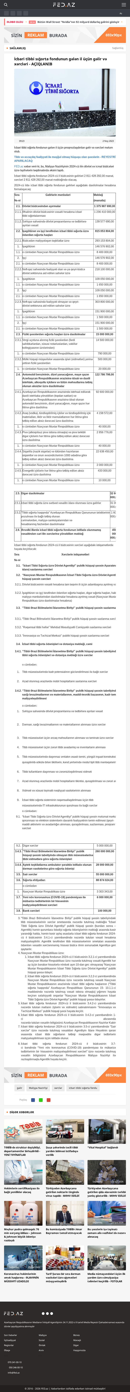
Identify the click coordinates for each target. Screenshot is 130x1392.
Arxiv (41, 1350)
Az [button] (121, 13)
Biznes (76, 1335)
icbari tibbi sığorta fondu (83, 1087)
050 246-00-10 (15, 1367)
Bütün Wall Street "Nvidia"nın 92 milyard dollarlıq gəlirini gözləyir (59, 22)
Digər (76, 1345)
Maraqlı (77, 1340)
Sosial (42, 1340)
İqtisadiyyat (10, 1340)
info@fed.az (14, 1372)
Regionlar (9, 1345)
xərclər (58, 1087)
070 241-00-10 (14, 1362)
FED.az (18, 166)
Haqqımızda (79, 1350)
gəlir (19, 1087)
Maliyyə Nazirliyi (38, 1087)
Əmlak (42, 1345)
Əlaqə (7, 1350)
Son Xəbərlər (10, 1335)
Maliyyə (43, 1335)
